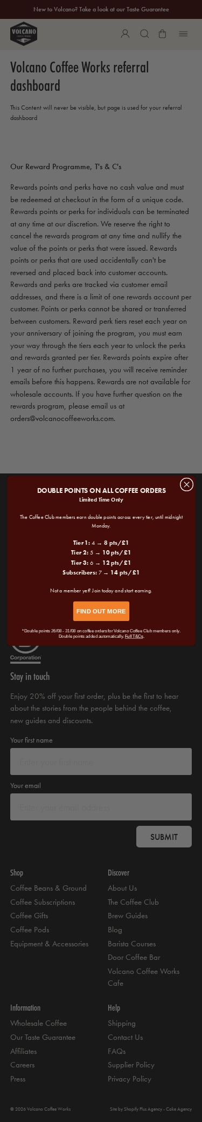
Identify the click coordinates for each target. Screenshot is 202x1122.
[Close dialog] (186, 485)
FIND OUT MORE (101, 611)
